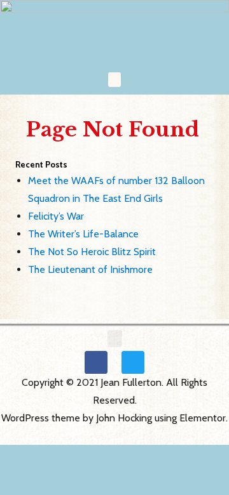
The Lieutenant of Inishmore (90, 269)
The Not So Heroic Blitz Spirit (92, 252)
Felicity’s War (56, 216)
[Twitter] (132, 362)
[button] (114, 79)
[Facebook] (96, 362)
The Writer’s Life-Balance (83, 234)
